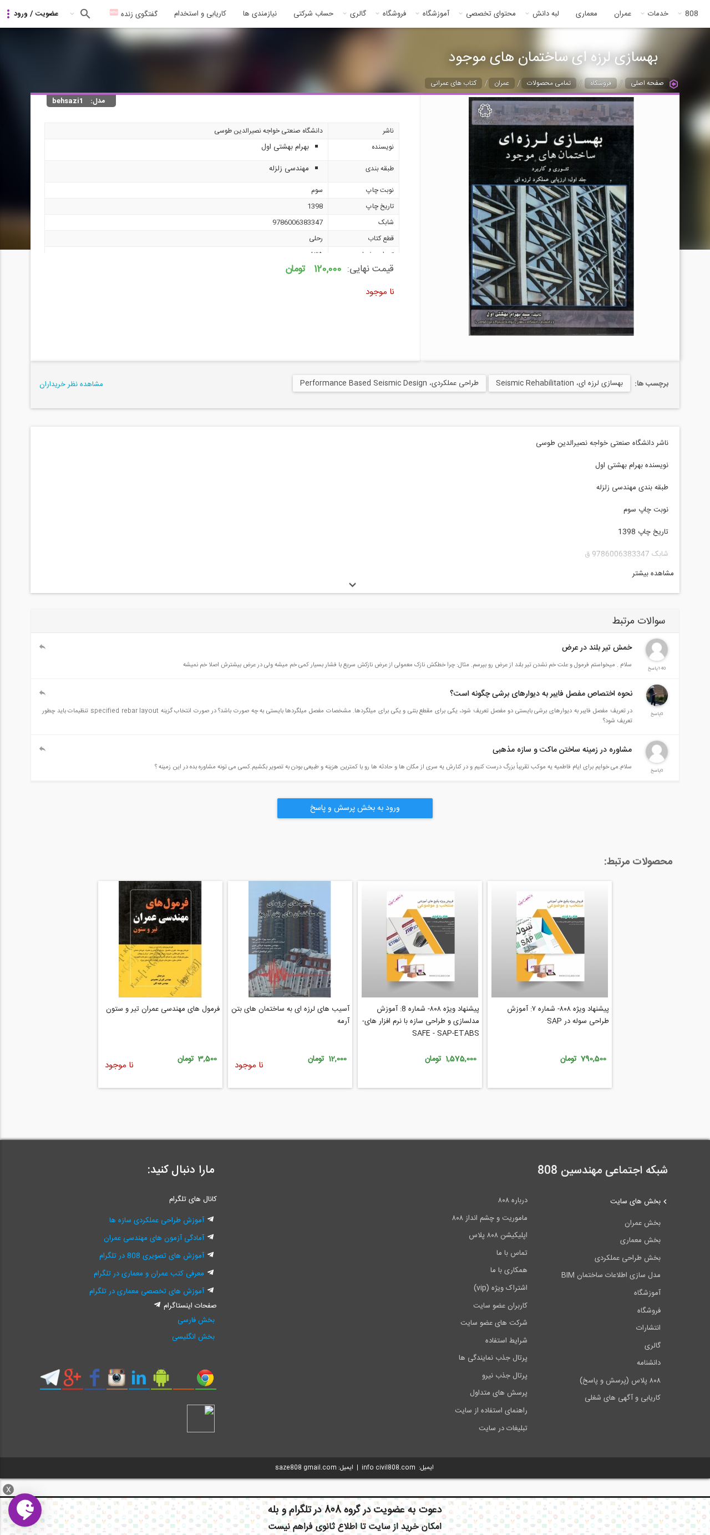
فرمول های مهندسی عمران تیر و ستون (163, 1009)
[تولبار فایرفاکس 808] (183, 1381)
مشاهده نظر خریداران (71, 384)
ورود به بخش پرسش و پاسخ (355, 808)
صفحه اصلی (647, 83)
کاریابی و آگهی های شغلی (623, 1398)
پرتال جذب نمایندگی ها (493, 1358)
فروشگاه (394, 14)
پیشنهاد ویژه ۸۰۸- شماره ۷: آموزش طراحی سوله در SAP (558, 1015)
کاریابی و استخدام (200, 14)
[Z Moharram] (657, 704)
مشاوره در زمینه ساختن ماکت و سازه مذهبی (562, 750)
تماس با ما (512, 1253)
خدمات (658, 14)
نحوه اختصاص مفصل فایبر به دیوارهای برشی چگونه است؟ (541, 694)
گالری (358, 14)
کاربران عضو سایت (500, 1306)
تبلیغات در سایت (503, 1428)
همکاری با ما (509, 1270)
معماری (586, 14)
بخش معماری (640, 1240)
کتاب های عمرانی (453, 83)
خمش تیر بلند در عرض (597, 648)
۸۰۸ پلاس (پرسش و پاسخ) (620, 1381)
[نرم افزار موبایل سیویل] (161, 1381)
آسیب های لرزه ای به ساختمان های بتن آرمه (290, 1015)
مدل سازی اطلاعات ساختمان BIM (611, 1275)
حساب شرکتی (313, 14)
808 (691, 14)
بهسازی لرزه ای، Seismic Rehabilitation (559, 383)
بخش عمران (643, 1223)
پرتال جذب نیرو (505, 1376)
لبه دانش (545, 14)
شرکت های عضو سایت (494, 1323)
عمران (622, 14)
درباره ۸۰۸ (513, 1200)
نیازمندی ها (260, 14)
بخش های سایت (635, 1201)
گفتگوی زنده (138, 14)
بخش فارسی (196, 1320)
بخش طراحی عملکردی (628, 1258)
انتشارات (648, 1328)
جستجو (84, 14)
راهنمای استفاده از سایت (491, 1411)
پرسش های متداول (499, 1393)
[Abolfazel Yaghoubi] (657, 659)
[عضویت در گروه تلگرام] (50, 1381)
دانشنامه (649, 1363)
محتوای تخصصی (491, 14)
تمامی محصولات (549, 83)
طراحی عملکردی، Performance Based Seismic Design (389, 383)
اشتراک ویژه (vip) (501, 1288)
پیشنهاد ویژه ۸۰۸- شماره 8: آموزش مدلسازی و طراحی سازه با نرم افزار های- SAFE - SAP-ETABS (420, 1021)
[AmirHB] (657, 761)
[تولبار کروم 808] (205, 1381)
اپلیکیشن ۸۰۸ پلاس (498, 1235)
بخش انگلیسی (193, 1337)
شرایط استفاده (506, 1341)
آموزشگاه (436, 14)
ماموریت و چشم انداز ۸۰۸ (490, 1218)
